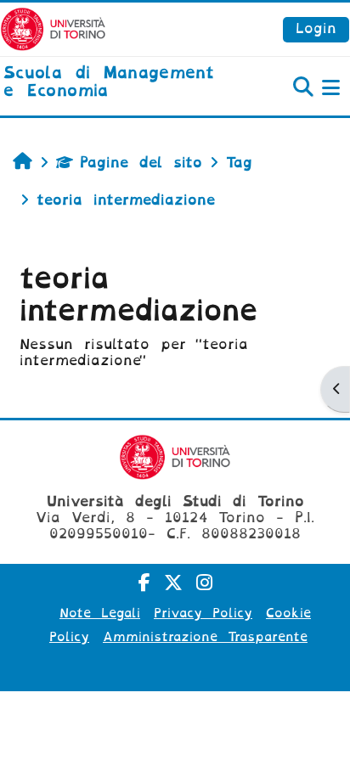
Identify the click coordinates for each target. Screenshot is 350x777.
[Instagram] (204, 582)
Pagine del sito (141, 163)
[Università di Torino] (53, 28)
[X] (173, 582)
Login (316, 28)
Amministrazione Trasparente (205, 637)
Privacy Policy (203, 613)
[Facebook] (144, 582)
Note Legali (99, 613)
